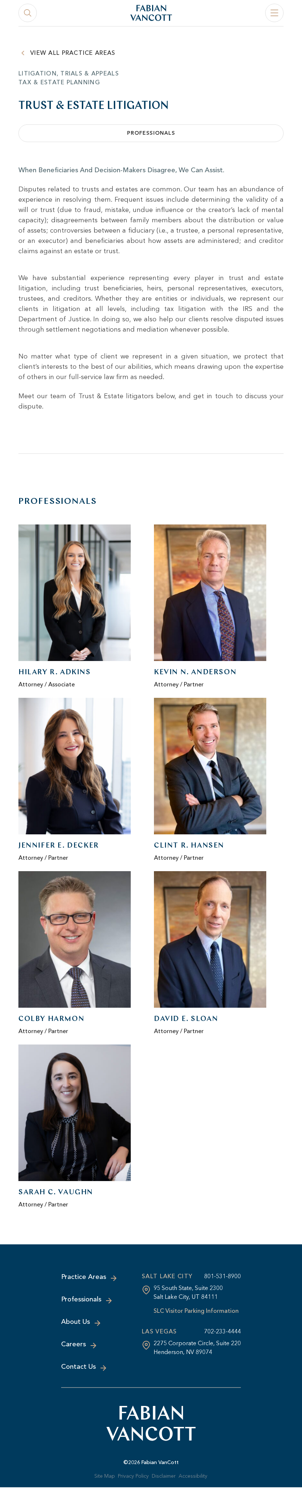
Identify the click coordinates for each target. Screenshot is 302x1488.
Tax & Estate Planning (59, 82)
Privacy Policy (133, 1476)
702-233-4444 (222, 1331)
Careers (73, 1344)
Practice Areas (83, 1277)
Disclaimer (164, 1476)
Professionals (151, 133)
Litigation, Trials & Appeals (68, 73)
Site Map (104, 1476)
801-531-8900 (222, 1276)
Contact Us (78, 1366)
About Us (75, 1322)
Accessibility (193, 1476)
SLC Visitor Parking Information (196, 1310)
